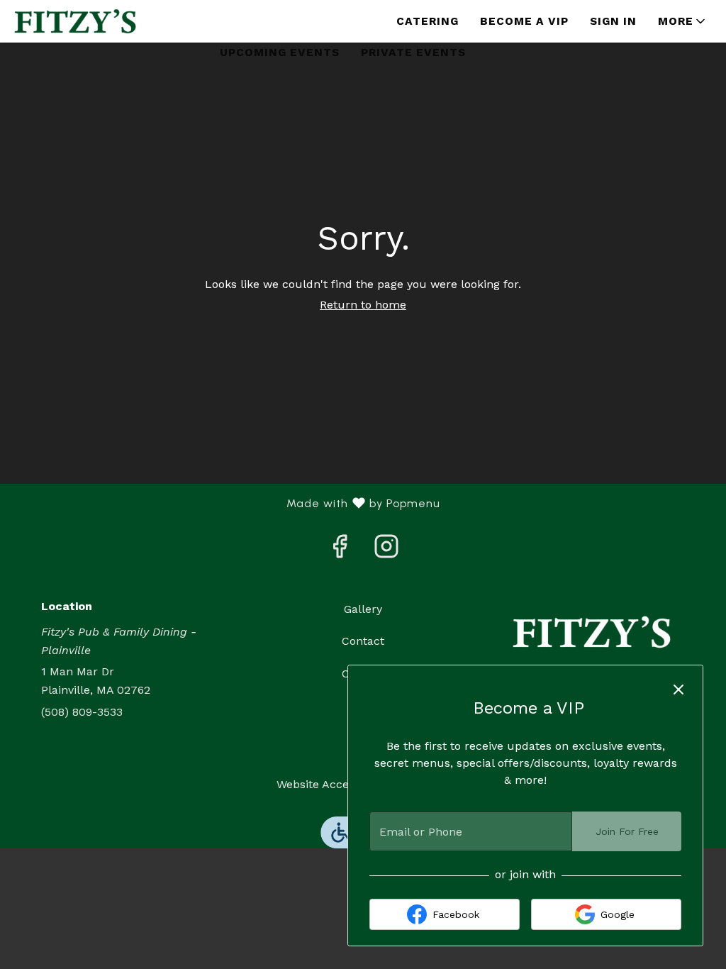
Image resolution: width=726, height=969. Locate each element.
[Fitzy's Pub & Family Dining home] (75, 21)
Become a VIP (524, 21)
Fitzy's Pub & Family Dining (591, 632)
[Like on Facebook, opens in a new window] (339, 551)
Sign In (613, 21)
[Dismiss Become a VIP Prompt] (678, 689)
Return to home (363, 304)
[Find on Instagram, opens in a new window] (386, 551)
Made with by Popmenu (225, 503)
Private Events (413, 52)
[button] (683, 21)
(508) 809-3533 (82, 712)
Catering (427, 21)
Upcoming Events (280, 52)
